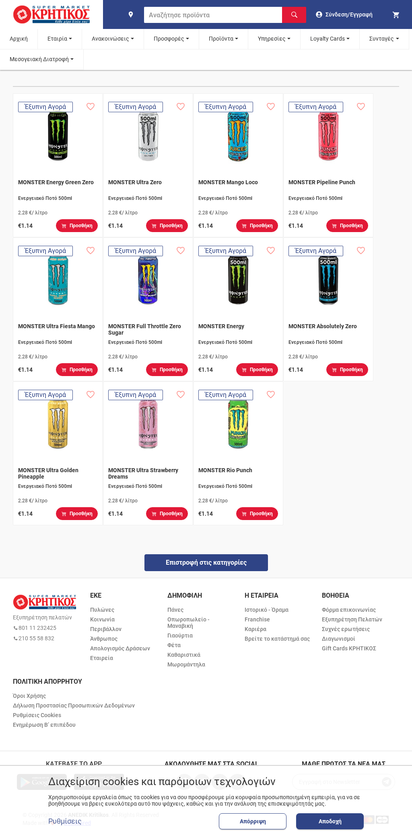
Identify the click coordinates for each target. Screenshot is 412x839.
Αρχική (19, 38)
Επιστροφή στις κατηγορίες (206, 562)
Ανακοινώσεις (110, 38)
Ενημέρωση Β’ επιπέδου (44, 725)
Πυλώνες (102, 610)
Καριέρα (255, 629)
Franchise (257, 619)
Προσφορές (169, 38)
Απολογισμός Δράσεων (120, 648)
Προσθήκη (81, 225)
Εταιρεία (101, 658)
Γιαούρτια (180, 635)
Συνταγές (381, 38)
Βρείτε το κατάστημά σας (277, 638)
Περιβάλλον (106, 629)
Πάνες (175, 610)
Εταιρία (57, 38)
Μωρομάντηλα (186, 664)
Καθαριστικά (183, 655)
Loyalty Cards (327, 38)
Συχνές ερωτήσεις (346, 629)
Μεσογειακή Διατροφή (39, 59)
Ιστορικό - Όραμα (266, 610)
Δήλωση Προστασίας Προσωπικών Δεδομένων (74, 705)
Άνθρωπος (103, 638)
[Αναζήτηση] (294, 15)
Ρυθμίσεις (65, 821)
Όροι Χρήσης (29, 696)
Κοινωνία (102, 619)
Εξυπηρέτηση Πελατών (352, 619)
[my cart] (397, 14)
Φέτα (174, 645)
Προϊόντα (221, 38)
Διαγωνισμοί (338, 638)
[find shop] (131, 14)
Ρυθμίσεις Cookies (37, 715)
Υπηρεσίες (272, 38)
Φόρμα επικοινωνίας (349, 610)
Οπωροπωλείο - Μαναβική (188, 622)
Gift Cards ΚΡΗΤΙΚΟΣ (349, 648)
